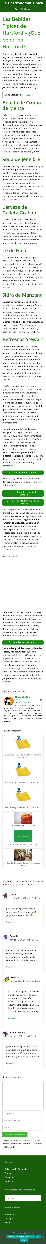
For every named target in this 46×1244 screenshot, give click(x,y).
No (38, 1237)
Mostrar (29, 95)
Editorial (9, 1180)
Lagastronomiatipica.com (24, 702)
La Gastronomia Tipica (13, 1140)
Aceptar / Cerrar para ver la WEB (20, 1237)
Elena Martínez (23, 697)
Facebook (9, 1214)
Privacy (23, 1240)
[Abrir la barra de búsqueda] (16, 9)
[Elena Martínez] (9, 705)
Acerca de (7, 691)
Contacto (9, 1177)
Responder (10, 922)
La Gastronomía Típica (22, 3)
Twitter (8, 1222)
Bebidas (31, 1140)
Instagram (10, 1218)
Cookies (8, 1173)
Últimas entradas (19, 691)
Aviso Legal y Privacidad (16, 1169)
